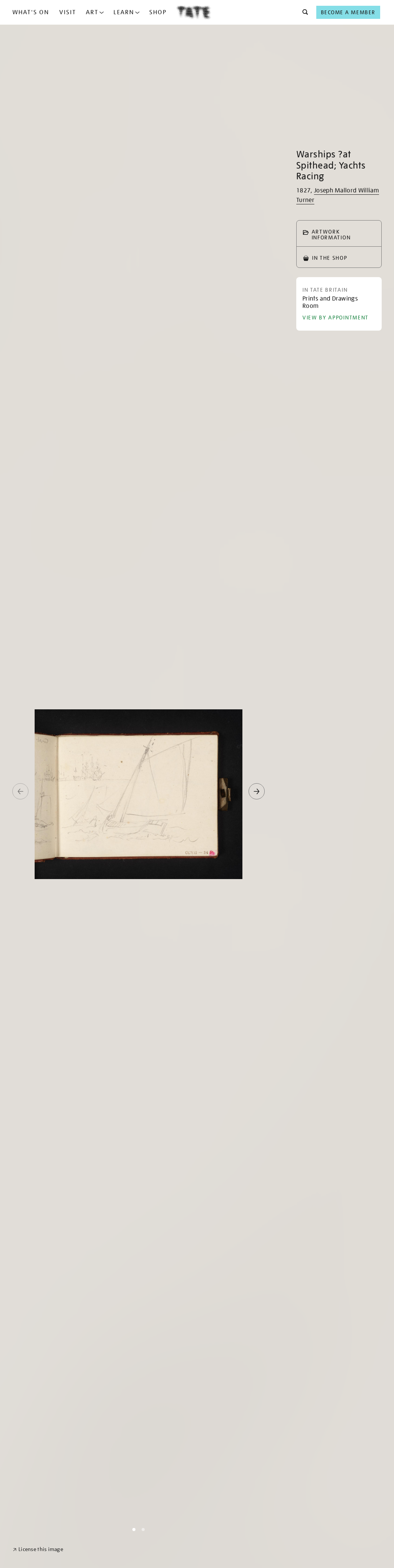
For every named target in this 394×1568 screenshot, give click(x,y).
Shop (158, 12)
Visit (67, 12)
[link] (37, 1549)
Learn (124, 12)
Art (92, 12)
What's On (30, 12)
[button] (303, 12)
